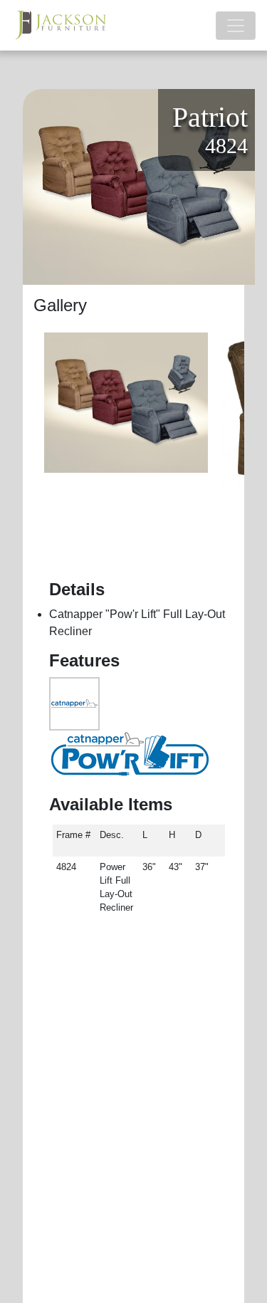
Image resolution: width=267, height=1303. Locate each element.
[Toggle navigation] (236, 25)
